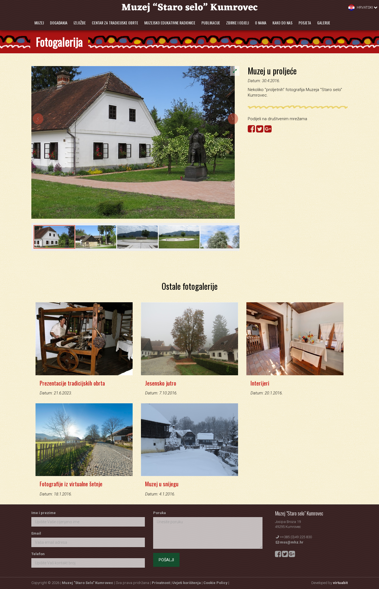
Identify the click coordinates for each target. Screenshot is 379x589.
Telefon (38, 554)
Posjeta (305, 23)
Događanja (58, 23)
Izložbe (80, 23)
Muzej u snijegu (161, 483)
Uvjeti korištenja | (187, 583)
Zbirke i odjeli (237, 23)
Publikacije (210, 23)
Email (36, 533)
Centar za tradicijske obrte (115, 23)
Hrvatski (365, 7)
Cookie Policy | (216, 583)
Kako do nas (282, 23)
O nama (260, 23)
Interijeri (260, 383)
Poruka (159, 513)
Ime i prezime (43, 513)
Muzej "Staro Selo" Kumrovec (87, 583)
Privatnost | (162, 583)
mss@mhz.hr (292, 542)
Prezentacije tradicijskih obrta (72, 383)
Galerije (323, 23)
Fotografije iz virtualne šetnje (71, 483)
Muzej (39, 23)
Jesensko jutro (160, 383)
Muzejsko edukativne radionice (169, 23)
